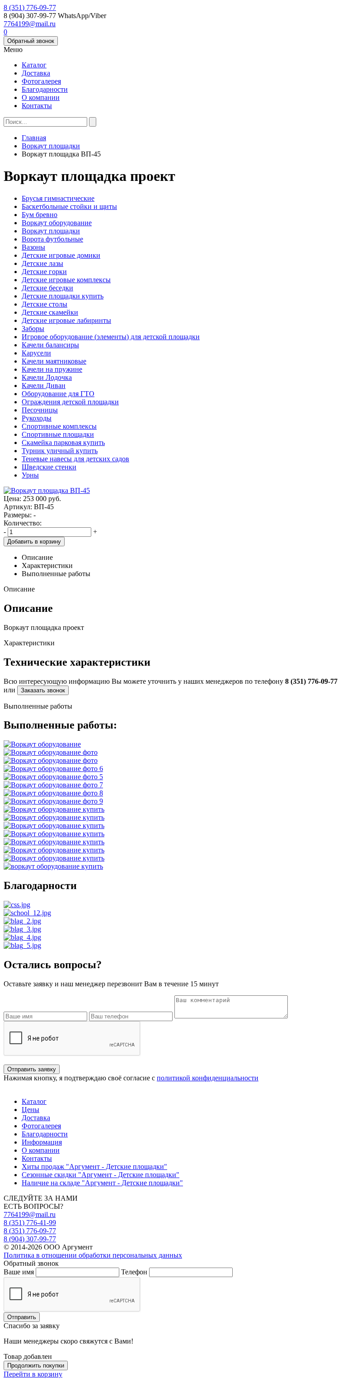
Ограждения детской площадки (70, 402)
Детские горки (44, 271)
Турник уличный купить (60, 450)
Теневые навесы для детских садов (75, 459)
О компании (41, 97)
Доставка (36, 73)
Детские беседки (47, 288)
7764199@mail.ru (30, 24)
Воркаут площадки (51, 146)
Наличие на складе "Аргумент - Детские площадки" (102, 1183)
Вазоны (33, 247)
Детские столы (44, 304)
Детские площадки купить (62, 296)
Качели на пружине (52, 369)
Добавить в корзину (34, 541)
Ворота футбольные (52, 239)
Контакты (37, 105)
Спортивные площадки (58, 434)
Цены (30, 1109)
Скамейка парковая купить (63, 442)
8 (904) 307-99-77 (30, 1239)
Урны (30, 475)
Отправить (21, 1317)
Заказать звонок (43, 690)
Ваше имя (19, 1272)
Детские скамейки (50, 312)
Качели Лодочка (47, 377)
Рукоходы (37, 418)
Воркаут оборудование (57, 223)
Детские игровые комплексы (66, 280)
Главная (34, 138)
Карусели (36, 353)
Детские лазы (42, 263)
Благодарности (45, 89)
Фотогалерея (41, 81)
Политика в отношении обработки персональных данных (93, 1255)
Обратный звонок (30, 41)
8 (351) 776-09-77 (30, 7)
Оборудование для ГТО (58, 394)
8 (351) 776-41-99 (30, 1222)
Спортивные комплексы (59, 426)
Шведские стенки (49, 467)
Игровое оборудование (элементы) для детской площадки (111, 337)
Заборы (33, 328)
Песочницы (40, 410)
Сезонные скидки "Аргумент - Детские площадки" (100, 1174)
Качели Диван (44, 385)
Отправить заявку (31, 1069)
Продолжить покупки (35, 1365)
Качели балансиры (50, 345)
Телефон (134, 1272)
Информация (42, 1142)
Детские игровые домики (61, 255)
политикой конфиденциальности (207, 1078)
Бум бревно (39, 214)
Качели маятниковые (54, 361)
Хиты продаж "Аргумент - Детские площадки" (94, 1166)
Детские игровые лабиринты (66, 320)
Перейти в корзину (33, 1374)
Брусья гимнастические (58, 198)
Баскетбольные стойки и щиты (69, 206)
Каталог (34, 65)
